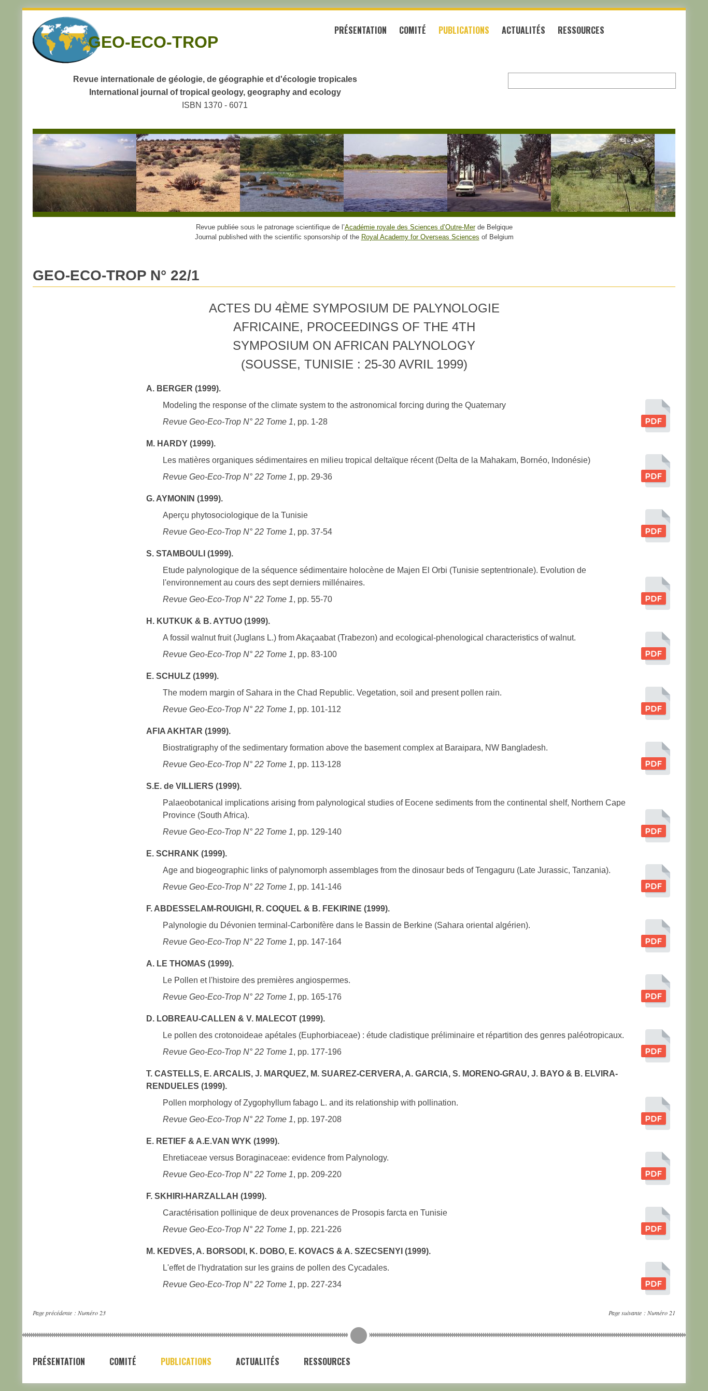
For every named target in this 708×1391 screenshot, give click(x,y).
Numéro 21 (661, 1312)
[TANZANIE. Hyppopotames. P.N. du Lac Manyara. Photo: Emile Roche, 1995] (283, 173)
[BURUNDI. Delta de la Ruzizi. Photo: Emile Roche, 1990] (387, 173)
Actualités (523, 30)
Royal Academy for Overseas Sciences (420, 237)
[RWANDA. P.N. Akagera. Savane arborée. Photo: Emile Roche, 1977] (594, 173)
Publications (463, 30)
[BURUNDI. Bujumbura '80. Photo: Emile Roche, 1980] (491, 173)
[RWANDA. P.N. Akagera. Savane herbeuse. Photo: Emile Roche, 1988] (76, 173)
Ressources (581, 30)
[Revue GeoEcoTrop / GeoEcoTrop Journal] (48, 40)
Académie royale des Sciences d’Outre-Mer (410, 227)
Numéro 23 (92, 1312)
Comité (412, 30)
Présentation (360, 30)
